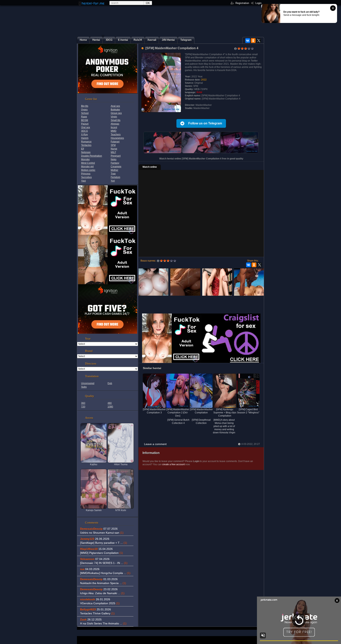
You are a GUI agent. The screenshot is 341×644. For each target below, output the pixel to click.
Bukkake (115, 109)
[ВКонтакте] (247, 40)
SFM (113, 145)
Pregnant (116, 155)
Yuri (113, 180)
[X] (258, 40)
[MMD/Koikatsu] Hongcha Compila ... (105, 573)
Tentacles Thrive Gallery (97, 613)
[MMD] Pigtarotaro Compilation (101, 552)
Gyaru (84, 109)
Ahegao (115, 123)
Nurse (114, 148)
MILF (113, 152)
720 (83, 406)
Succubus (86, 177)
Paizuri (85, 123)
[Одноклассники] (253, 40)
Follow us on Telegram (205, 123)
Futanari (115, 141)
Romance (86, 141)
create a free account (173, 464)
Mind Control (88, 163)
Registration (242, 3)
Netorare (86, 152)
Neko (113, 159)
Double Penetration (91, 155)
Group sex (116, 113)
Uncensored (87, 383)
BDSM (84, 120)
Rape (84, 116)
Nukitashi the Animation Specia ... (103, 583)
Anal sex (115, 106)
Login (258, 3)
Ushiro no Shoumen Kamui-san (102, 532)
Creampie (116, 166)
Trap (113, 173)
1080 (110, 406)
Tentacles (86, 145)
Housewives (117, 138)
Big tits (84, 106)
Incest (114, 127)
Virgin (114, 116)
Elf (82, 148)
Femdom (115, 177)
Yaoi (83, 180)
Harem (84, 138)
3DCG (84, 131)
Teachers (116, 134)
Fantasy (115, 163)
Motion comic (88, 170)
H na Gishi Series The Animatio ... (103, 623)
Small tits (115, 120)
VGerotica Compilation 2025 (100, 603)
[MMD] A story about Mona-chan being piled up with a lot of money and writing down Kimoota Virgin (224, 426)
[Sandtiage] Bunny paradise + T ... (103, 542)
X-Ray (84, 134)
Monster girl (87, 166)
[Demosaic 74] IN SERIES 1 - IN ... (103, 562)
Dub (110, 383)
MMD (113, 131)
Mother (114, 170)
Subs (84, 386)
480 (110, 403)
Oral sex (85, 127)
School (85, 113)
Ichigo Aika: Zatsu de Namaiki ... (102, 593)
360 (83, 403)
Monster (85, 159)
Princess (85, 173)
